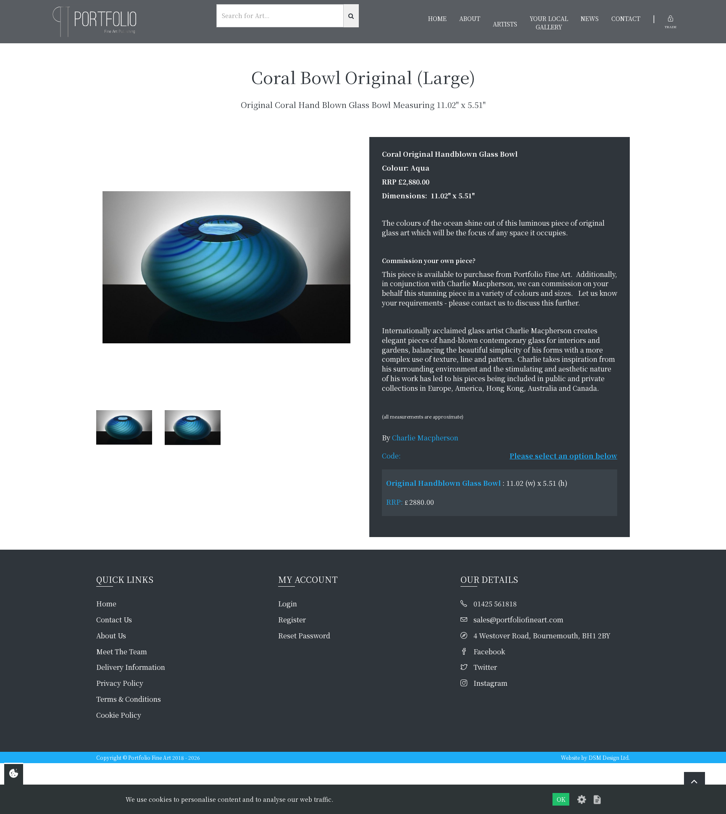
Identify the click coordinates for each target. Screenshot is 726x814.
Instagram (490, 683)
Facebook (489, 651)
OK (561, 799)
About (469, 18)
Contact (625, 18)
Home (437, 18)
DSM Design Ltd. (609, 757)
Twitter (485, 667)
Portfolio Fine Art (149, 757)
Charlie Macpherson (425, 438)
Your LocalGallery (549, 22)
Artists (505, 24)
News (590, 18)
